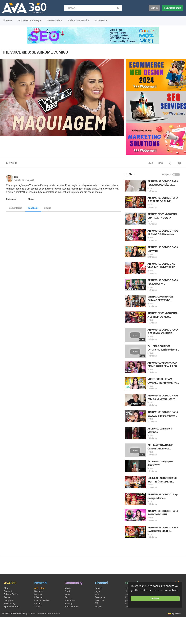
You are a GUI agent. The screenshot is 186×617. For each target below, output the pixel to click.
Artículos (100, 20)
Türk (127, 606)
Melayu (98, 606)
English (98, 588)
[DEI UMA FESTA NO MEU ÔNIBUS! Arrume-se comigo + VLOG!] (135, 450)
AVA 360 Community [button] (28, 20)
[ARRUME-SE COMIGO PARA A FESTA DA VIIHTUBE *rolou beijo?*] (135, 335)
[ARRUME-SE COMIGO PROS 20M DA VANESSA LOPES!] (135, 400)
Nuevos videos (54, 20)
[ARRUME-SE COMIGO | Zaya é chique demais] (135, 499)
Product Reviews (42, 600)
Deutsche (99, 600)
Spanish (175, 613)
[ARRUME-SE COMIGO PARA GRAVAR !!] (135, 251)
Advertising (9, 603)
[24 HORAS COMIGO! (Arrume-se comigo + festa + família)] (135, 351)
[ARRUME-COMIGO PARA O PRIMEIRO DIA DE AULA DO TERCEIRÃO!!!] (135, 367)
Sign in (154, 8)
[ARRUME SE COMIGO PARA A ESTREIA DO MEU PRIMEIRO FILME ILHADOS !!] (135, 317)
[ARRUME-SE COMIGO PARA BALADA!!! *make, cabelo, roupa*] (135, 416)
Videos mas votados (78, 20)
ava (16, 176)
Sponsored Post (12, 606)
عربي (97, 591)
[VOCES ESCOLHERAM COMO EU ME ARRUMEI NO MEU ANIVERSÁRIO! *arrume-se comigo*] (135, 383)
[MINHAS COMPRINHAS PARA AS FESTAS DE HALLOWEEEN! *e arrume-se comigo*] (135, 301)
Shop (6, 588)
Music (67, 588)
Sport (67, 591)
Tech (67, 597)
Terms (7, 597)
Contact (8, 591)
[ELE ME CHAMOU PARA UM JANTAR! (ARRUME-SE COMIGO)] (135, 482)
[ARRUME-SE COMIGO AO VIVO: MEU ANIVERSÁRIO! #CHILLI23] (135, 268)
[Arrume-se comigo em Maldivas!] (135, 433)
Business (38, 591)
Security (38, 594)
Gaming (68, 603)
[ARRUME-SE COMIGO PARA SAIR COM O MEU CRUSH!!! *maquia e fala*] (135, 515)
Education (70, 600)
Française (100, 597)
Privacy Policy (11, 594)
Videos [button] (6, 20)
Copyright (9, 600)
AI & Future (39, 588)
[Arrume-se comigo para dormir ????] (135, 466)
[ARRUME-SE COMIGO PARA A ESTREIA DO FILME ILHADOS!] (135, 202)
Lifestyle (38, 597)
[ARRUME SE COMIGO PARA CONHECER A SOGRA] (135, 218)
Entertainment (72, 606)
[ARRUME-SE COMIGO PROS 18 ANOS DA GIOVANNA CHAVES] (135, 235)
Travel (37, 606)
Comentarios (15, 208)
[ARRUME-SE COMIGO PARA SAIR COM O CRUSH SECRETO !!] (135, 532)
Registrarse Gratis (172, 8)
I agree (155, 598)
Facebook (33, 208)
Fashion (38, 603)
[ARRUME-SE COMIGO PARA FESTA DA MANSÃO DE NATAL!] (135, 186)
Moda (31, 199)
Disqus (47, 208)
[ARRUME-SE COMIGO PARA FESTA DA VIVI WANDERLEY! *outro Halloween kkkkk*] (135, 284)
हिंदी (96, 603)
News (67, 594)
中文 (97, 594)
